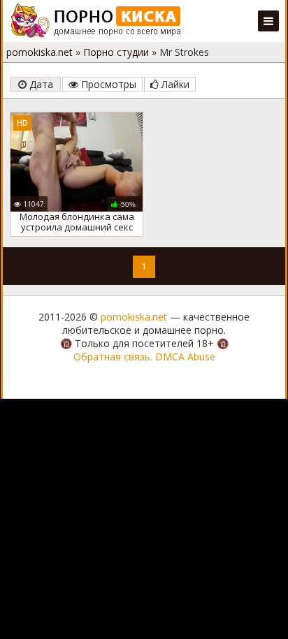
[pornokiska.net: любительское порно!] (96, 20)
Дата (40, 84)
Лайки (174, 84)
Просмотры (107, 84)
